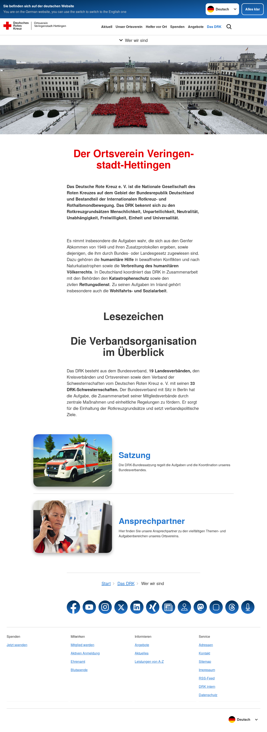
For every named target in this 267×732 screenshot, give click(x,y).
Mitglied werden (82, 644)
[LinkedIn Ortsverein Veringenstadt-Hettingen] (137, 607)
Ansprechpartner (152, 520)
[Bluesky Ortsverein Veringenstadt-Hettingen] (216, 607)
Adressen (206, 644)
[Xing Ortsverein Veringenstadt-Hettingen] (152, 607)
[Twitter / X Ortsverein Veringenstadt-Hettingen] (121, 607)
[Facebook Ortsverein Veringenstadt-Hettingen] (73, 607)
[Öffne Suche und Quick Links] (229, 26)
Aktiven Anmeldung (85, 653)
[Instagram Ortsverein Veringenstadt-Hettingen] (105, 607)
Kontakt (204, 653)
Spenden (177, 26)
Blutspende (79, 669)
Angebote (196, 26)
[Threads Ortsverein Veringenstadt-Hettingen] (232, 607)
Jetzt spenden (17, 644)
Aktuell (106, 26)
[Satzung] (72, 460)
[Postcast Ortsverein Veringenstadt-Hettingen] (247, 607)
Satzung (135, 455)
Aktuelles (142, 653)
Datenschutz (208, 694)
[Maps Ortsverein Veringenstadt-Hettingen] (184, 607)
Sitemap (205, 661)
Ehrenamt (78, 661)
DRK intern (207, 686)
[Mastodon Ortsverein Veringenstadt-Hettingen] (200, 607)
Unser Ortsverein (129, 26)
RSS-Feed (207, 678)
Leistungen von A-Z (149, 661)
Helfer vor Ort (156, 26)
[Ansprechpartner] (72, 526)
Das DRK (214, 26)
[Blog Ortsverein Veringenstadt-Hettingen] (168, 607)
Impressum (207, 669)
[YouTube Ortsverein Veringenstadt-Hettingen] (89, 607)
